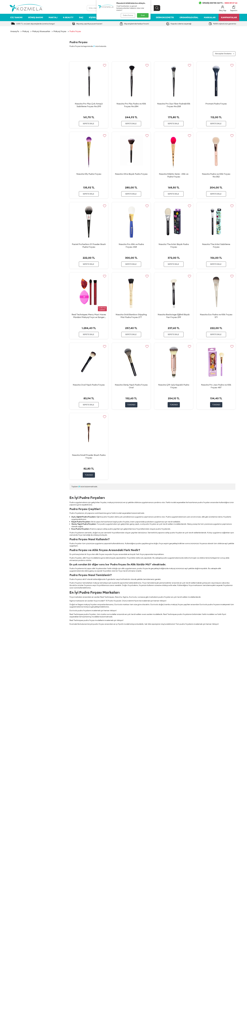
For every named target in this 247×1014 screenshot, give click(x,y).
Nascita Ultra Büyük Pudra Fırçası (131, 174)
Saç (81, 17)
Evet (143, 15)
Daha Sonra (128, 15)
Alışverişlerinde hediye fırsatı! (136, 24)
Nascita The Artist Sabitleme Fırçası (216, 245)
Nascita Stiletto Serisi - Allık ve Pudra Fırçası (173, 175)
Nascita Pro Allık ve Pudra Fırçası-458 (131, 245)
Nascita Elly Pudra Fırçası (88, 174)
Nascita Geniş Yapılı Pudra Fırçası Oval (131, 386)
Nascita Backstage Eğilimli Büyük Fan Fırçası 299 (174, 315)
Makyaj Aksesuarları (41, 31)
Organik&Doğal (188, 17)
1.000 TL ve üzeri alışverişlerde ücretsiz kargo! (35, 24)
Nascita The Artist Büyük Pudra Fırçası (174, 245)
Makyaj (53, 17)
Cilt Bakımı (16, 17)
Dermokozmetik (165, 17)
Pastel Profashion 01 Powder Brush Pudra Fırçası (89, 245)
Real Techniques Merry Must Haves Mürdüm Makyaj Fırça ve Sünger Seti (89, 316)
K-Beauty (68, 17)
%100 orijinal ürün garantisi (224, 24)
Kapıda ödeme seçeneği (181, 24)
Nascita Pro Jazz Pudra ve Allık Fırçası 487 (216, 386)
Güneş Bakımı (35, 17)
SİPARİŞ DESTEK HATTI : (219, 3)
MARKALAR (209, 17)
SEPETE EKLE (88, 123)
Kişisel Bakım (96, 17)
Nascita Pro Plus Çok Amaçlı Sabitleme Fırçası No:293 (89, 105)
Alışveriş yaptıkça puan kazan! (89, 24)
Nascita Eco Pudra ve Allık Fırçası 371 (216, 315)
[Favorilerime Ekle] (104, 65)
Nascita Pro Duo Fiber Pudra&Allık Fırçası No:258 (173, 105)
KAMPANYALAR (229, 17)
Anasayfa (14, 31)
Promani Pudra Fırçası (216, 103)
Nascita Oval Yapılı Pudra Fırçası (89, 384)
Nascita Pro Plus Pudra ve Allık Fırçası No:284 (131, 105)
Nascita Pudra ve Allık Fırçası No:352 (216, 175)
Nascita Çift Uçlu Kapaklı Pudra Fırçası (173, 386)
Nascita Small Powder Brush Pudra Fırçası (88, 456)
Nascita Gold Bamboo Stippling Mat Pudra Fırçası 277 (131, 315)
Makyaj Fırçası (59, 31)
